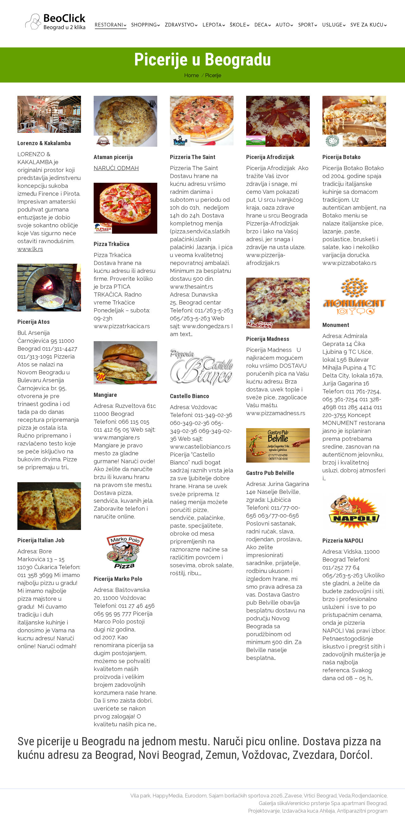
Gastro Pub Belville (270, 473)
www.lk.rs (30, 249)
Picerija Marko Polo (118, 578)
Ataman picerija (113, 157)
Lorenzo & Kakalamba (44, 143)
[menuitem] (110, 24)
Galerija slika (273, 803)
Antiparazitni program (362, 811)
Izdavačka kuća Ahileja (308, 811)
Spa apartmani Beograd (359, 803)
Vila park (140, 796)
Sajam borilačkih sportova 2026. (246, 796)
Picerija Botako (341, 157)
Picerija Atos (33, 321)
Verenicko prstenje (308, 803)
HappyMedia (168, 796)
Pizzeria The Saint (192, 157)
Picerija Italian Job (41, 540)
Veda (345, 796)
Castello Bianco (189, 396)
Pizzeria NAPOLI (342, 540)
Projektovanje (264, 811)
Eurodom (196, 796)
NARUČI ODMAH (116, 168)
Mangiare (105, 394)
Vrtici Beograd (320, 796)
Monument (335, 325)
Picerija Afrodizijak (270, 157)
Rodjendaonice (369, 796)
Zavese (293, 796)
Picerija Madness (267, 338)
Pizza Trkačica (111, 244)
